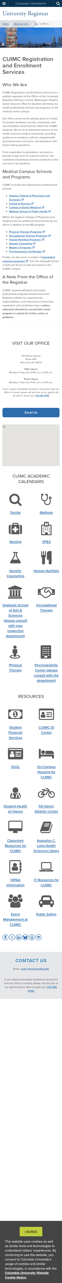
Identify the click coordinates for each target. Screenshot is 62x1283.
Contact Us (36, 24)
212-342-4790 (42, 395)
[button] (4, 3)
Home (5, 24)
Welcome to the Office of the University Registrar (23, 24)
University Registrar (25, 13)
